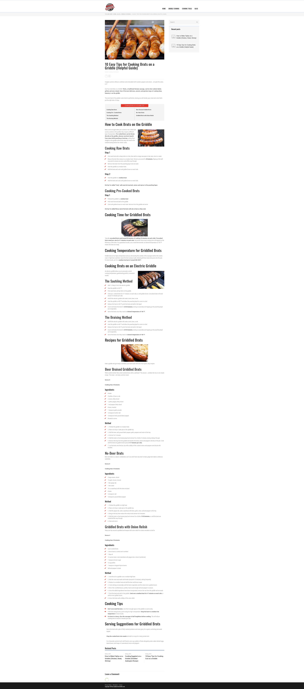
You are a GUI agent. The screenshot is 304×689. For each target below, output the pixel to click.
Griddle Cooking (173, 8)
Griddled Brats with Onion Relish (145, 115)
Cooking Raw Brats (112, 109)
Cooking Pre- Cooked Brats (114, 112)
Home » (115, 14)
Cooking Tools (187, 8)
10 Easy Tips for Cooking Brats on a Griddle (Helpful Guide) (186, 46)
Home (164, 8)
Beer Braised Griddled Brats (143, 109)
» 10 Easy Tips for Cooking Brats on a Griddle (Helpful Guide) (148, 14)
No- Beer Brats (140, 112)
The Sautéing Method (112, 115)
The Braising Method (112, 118)
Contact (120, 685)
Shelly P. (117, 72)
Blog (196, 8)
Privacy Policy (108, 685)
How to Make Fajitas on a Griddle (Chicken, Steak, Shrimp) (186, 37)
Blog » (119, 14)
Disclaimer (115, 685)
